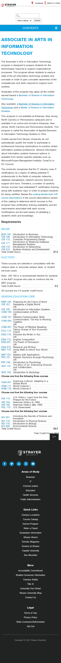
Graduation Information (30, 533)
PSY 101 (5, 357)
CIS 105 (5, 309)
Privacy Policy (30, 617)
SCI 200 (5, 426)
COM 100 (6, 312)
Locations (38, 3)
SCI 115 (5, 423)
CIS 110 (5, 239)
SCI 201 (5, 417)
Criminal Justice (30, 486)
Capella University (30, 550)
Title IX (30, 584)
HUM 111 (6, 386)
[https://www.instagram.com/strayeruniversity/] (26, 463)
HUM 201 (6, 382)
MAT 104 (6, 354)
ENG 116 (6, 334)
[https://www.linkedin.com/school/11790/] (18, 463)
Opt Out (30, 626)
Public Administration (30, 499)
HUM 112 (6, 388)
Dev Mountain (30, 555)
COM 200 (6, 320)
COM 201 (6, 327)
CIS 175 (5, 247)
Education (30, 490)
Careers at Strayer (30, 546)
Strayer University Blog (30, 593)
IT (30, 481)
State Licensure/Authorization (30, 622)
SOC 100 (6, 372)
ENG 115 (6, 339)
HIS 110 (5, 398)
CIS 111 (5, 243)
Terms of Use (30, 613)
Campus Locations (30, 515)
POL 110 (6, 407)
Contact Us (30, 597)
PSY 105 (5, 362)
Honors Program (30, 524)
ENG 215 (6, 347)
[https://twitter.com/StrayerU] (11, 463)
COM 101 (6, 317)
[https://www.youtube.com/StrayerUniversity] (33, 463)
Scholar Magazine (30, 542)
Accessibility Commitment (30, 570)
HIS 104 (5, 402)
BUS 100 (6, 234)
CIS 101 (5, 304)
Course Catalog (30, 519)
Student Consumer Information (30, 575)
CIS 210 (5, 249)
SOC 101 (6, 366)
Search (37, 21)
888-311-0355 (53, 3)
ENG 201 (6, 342)
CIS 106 (5, 237)
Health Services (30, 495)
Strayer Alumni (31, 537)
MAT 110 (6, 349)
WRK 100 (6, 302)
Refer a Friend (30, 528)
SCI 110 (5, 421)
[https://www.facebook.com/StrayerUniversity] (4, 463)
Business (30, 477)
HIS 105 (5, 404)
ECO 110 (6, 330)
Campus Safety (30, 579)
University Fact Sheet (30, 588)
